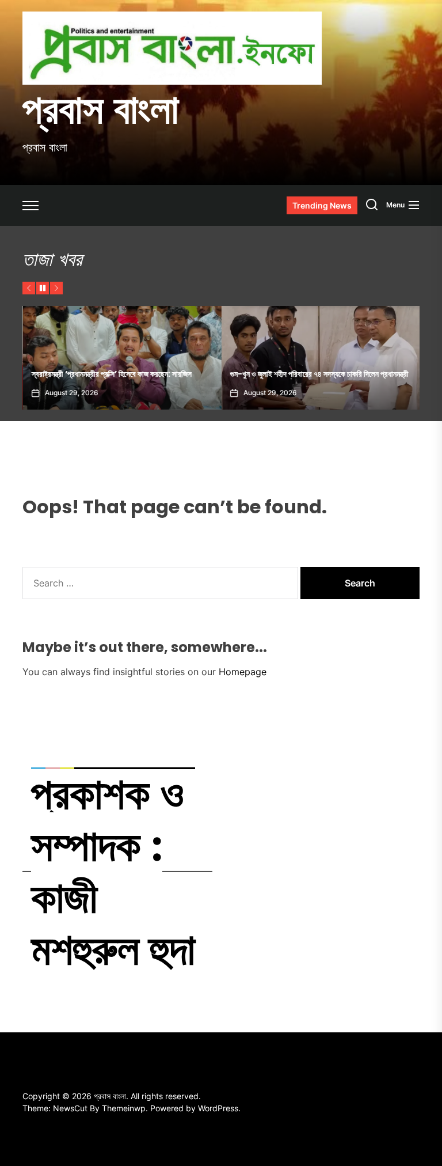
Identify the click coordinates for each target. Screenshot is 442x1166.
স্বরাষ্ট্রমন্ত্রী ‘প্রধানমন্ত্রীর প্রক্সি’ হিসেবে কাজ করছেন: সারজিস (111, 374)
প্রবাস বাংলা (100, 109)
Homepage (242, 671)
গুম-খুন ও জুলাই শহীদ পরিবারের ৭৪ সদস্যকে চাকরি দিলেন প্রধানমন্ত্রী (319, 374)
